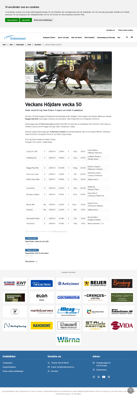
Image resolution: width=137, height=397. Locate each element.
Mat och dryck (76, 37)
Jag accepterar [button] (12, 20)
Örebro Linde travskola (125, 30)
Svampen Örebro (49, 37)
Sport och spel (63, 37)
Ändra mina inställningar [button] (43, 20)
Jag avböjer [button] (26, 20)
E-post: (62, 367)
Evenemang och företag (106, 37)
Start (4, 44)
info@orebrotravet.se (59, 231)
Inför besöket (89, 37)
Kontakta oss (110, 30)
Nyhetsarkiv (20, 44)
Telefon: (60, 363)
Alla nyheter (30, 261)
